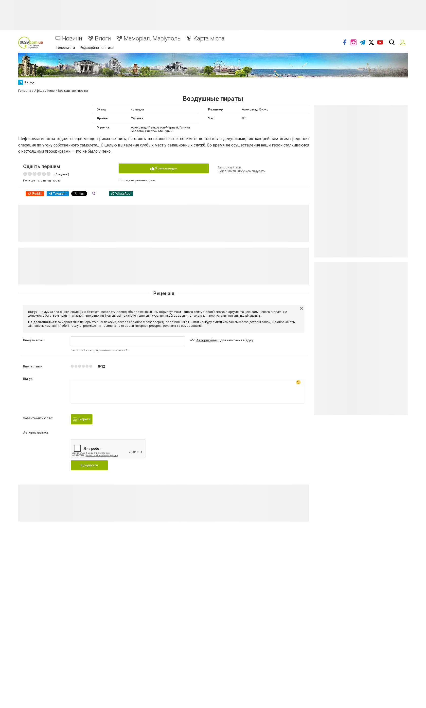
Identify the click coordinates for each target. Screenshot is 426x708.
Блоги (103, 38)
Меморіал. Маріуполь (152, 38)
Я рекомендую (165, 168)
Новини (72, 38)
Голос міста (65, 48)
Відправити (89, 465)
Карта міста (208, 38)
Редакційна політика (97, 48)
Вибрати (83, 419)
